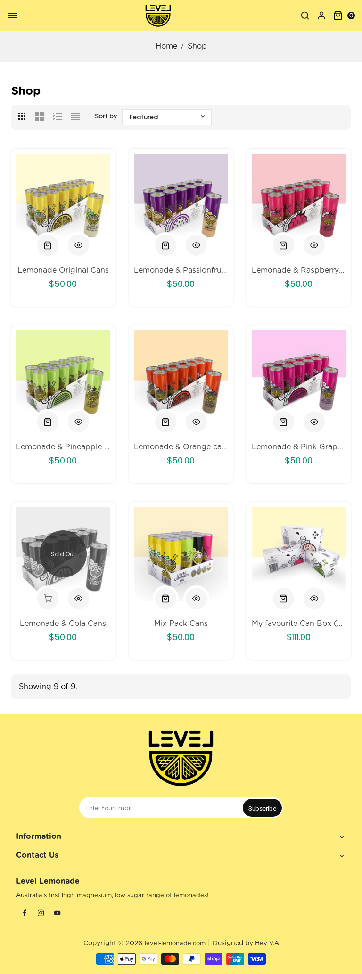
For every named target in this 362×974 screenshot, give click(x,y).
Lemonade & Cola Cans (63, 623)
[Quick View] (78, 245)
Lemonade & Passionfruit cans (181, 270)
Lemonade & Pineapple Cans (63, 447)
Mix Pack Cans (181, 623)
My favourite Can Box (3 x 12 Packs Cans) (299, 623)
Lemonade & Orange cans (181, 447)
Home (166, 46)
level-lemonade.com (175, 944)
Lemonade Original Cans (63, 270)
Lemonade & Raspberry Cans (299, 270)
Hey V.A (267, 944)
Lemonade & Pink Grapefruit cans (299, 447)
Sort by (106, 116)
